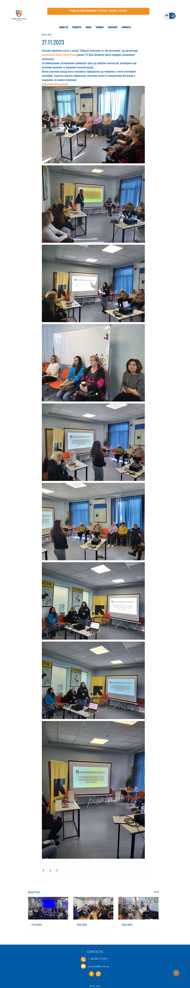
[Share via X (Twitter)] (50, 870)
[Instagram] (98, 974)
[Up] (176, 973)
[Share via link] (56, 870)
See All (156, 891)
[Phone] (83, 959)
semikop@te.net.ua (98, 966)
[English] (172, 16)
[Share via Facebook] (43, 870)
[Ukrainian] (166, 16)
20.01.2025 (127, 924)
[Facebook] (91, 974)
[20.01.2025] (138, 908)
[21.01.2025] (48, 908)
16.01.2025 (82, 924)
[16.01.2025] (93, 908)
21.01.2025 (36, 924)
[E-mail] (83, 966)
